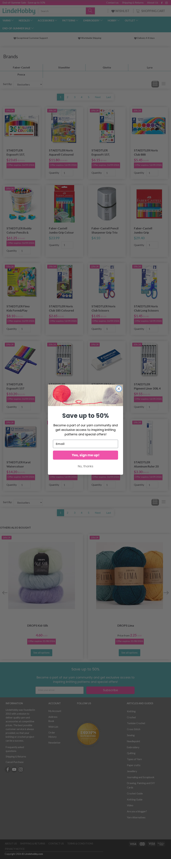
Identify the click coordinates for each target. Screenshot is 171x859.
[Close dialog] (119, 389)
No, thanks (85, 466)
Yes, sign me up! (85, 455)
